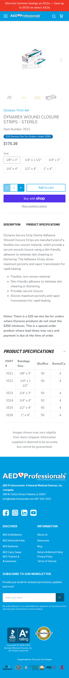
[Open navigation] (6, 16)
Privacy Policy (45, 556)
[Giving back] (34, 667)
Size (6, 153)
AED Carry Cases (12, 552)
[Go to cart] (61, 16)
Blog (39, 546)
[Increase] (21, 187)
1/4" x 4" (12, 169)
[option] (34, 59)
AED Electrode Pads (14, 540)
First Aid (23, 110)
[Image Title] (6, 513)
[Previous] (8, 59)
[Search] (54, 16)
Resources (43, 540)
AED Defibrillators (12, 534)
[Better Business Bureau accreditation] (18, 635)
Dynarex (9, 110)
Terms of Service (46, 561)
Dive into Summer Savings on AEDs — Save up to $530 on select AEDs (34, 5)
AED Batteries (10, 546)
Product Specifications (43, 224)
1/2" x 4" (30, 169)
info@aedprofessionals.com (18, 498)
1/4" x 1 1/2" (33, 160)
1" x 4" (47, 169)
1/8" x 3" (12, 160)
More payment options (34, 206)
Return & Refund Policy (50, 552)
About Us (42, 534)
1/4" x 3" (54, 160)
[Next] (61, 59)
